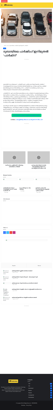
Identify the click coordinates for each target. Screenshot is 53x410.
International (30, 388)
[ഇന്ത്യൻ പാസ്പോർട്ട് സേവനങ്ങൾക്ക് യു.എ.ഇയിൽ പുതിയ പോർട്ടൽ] (43, 183)
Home (5, 45)
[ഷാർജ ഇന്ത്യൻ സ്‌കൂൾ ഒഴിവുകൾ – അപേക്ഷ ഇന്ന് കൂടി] (7, 278)
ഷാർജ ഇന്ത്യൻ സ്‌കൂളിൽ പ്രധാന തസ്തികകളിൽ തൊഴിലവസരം (27, 289)
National (30, 392)
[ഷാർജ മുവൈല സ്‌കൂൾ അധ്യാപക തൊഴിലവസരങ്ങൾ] (7, 285)
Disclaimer (23, 405)
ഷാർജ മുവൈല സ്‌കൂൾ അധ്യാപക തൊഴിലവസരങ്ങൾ (25, 283)
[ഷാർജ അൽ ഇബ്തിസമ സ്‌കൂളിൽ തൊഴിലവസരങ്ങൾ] (7, 299)
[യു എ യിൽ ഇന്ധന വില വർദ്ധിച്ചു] (26, 183)
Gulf (8, 45)
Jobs (29, 385)
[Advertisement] (26, 69)
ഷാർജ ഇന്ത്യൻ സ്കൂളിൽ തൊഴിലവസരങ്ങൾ (22, 270)
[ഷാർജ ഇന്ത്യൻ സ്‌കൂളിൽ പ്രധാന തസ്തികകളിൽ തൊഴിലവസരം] (7, 292)
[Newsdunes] (8, 5)
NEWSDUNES (34, 403)
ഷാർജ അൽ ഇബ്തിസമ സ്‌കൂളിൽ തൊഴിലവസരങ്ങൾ (24, 297)
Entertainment (31, 397)
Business (30, 390)
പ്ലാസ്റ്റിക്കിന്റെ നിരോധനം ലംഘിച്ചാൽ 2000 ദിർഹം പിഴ (29, 119)
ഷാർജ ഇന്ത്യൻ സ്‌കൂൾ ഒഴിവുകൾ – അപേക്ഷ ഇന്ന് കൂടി (25, 276)
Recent (39, 265)
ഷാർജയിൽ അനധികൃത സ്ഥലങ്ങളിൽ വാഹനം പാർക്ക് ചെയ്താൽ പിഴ (10, 189)
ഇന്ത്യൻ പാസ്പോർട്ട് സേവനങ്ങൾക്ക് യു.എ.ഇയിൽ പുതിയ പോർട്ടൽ (42, 189)
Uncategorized (31, 395)
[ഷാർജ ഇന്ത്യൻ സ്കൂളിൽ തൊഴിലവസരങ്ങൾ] (7, 272)
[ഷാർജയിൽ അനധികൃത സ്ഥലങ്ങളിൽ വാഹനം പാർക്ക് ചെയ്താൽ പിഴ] (10, 183)
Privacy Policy (29, 405)
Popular (14, 265)
